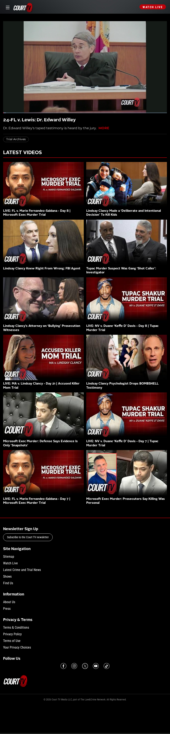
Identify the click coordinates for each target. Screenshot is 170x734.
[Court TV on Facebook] (63, 666)
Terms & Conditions (16, 627)
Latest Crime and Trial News (22, 570)
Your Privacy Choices (17, 647)
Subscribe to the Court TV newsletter (28, 537)
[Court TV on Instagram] (74, 666)
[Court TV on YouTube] (96, 666)
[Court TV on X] (85, 666)
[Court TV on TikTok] (106, 666)
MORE (103, 128)
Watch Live (153, 7)
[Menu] (7, 7)
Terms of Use (12, 641)
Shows (7, 576)
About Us (9, 602)
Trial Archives (16, 139)
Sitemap (8, 557)
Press (7, 609)
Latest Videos (22, 152)
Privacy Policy (12, 634)
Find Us (8, 583)
